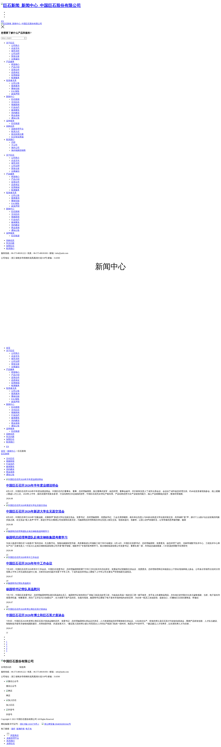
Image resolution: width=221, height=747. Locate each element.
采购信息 (10, 126)
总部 (13, 142)
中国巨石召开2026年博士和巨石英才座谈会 (35, 615)
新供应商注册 (17, 134)
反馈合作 (15, 70)
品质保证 (15, 72)
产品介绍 (15, 67)
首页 (8, 348)
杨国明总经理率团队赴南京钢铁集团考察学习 (37, 537)
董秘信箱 (15, 88)
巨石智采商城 (17, 137)
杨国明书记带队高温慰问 (23, 589)
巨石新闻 (15, 99)
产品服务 (10, 62)
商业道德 (15, 115)
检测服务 (15, 78)
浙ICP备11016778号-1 (29, 724)
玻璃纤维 (20, 729)
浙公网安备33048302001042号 (57, 724)
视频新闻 (15, 105)
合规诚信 (15, 59)
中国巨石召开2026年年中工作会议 (29, 563)
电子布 (29, 729)
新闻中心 (10, 96)
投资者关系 (11, 80)
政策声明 (15, 94)
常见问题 (10, 243)
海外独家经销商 (18, 150)
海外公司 (15, 148)
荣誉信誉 (15, 56)
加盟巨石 (10, 246)
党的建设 (15, 113)
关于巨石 (10, 43)
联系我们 (10, 139)
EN (2, 21)
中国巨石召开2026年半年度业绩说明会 (32, 485)
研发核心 (15, 64)
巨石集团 (15, 123)
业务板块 (10, 121)
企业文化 (15, 48)
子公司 (14, 145)
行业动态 (15, 107)
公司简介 (15, 45)
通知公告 (15, 118)
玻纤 (13, 729)
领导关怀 (15, 51)
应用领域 (15, 75)
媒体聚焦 (15, 110)
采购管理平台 (17, 129)
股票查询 (15, 86)
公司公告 (15, 83)
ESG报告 (15, 91)
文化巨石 (15, 102)
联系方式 (15, 131)
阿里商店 (14, 735)
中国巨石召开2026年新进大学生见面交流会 (35, 511)
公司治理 (15, 53)
